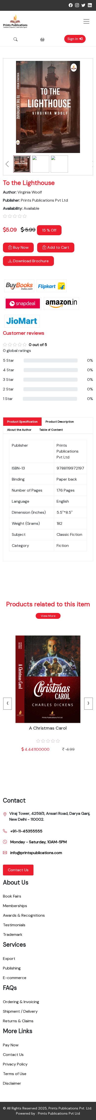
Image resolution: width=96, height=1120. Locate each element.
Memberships (15, 905)
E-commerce (14, 977)
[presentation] (7, 704)
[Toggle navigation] (86, 21)
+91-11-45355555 (25, 831)
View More (48, 616)
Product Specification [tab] (22, 422)
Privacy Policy (15, 1064)
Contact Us (18, 869)
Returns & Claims (18, 1020)
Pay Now (10, 1045)
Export (9, 958)
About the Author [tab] (19, 430)
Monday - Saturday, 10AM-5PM (38, 841)
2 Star (8, 389)
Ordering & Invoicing (21, 1001)
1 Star (8, 398)
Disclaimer (12, 1083)
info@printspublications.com (35, 852)
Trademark (12, 934)
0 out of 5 (38, 344)
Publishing (12, 968)
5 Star (8, 360)
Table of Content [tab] (51, 430)
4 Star (8, 370)
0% (90, 360)
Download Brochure (30, 260)
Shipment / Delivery (20, 1011)
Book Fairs (12, 896)
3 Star (8, 379)
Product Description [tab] (60, 422)
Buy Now (20, 247)
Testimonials (14, 924)
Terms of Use (14, 1073)
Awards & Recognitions (24, 915)
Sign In (73, 39)
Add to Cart (57, 247)
